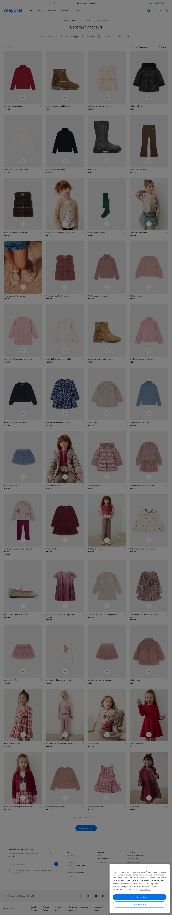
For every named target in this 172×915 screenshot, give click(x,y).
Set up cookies (139, 904)
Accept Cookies (139, 897)
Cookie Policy (145, 889)
